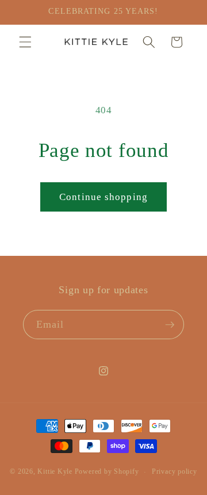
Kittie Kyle (54, 472)
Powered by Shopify (107, 472)
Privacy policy (174, 471)
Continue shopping (103, 196)
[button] (25, 42)
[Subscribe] (169, 325)
